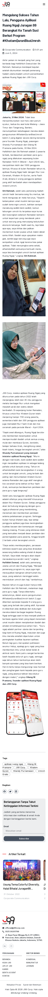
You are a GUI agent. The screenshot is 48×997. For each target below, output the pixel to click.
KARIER (5, 969)
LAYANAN (30, 966)
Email (6, 826)
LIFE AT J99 (7, 966)
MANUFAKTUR (32, 963)
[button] (4, 791)
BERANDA (6, 959)
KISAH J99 (6, 963)
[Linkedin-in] (4, 946)
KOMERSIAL (31, 959)
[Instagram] (11, 946)
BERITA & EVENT (9, 972)
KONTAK (5, 976)
